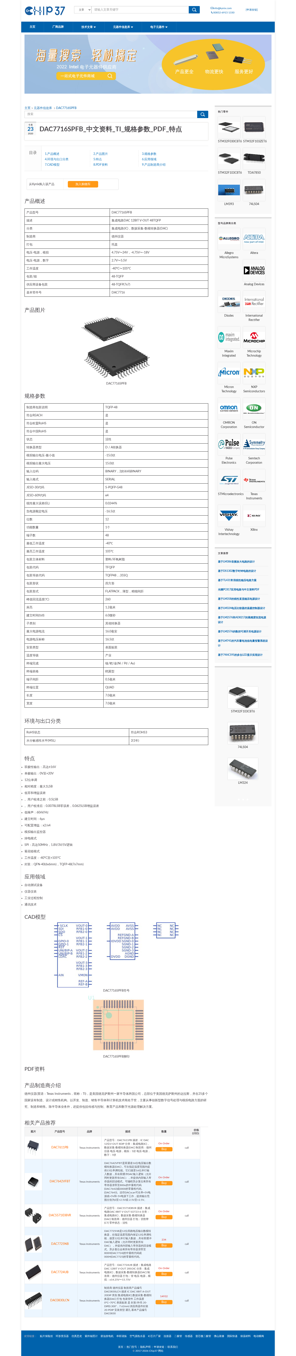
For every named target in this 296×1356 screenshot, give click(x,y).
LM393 (229, 204)
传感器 (189, 1336)
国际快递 (232, 1336)
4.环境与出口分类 (56, 159)
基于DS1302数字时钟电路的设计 (237, 571)
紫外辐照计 (91, 1336)
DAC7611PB (59, 1147)
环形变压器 (62, 1336)
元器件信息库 (122, 27)
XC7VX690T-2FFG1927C (243, 782)
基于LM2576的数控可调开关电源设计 (240, 631)
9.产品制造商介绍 (154, 164)
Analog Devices (254, 284)
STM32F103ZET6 (255, 141)
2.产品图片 (100, 153)
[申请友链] (252, 9)
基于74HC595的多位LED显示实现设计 (240, 655)
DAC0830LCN (59, 1300)
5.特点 (97, 159)
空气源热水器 (137, 1336)
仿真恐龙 (77, 1336)
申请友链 (159, 1347)
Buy (164, 1149)
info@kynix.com (222, 8)
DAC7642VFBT (60, 1181)
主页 (32, 27)
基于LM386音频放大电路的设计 (236, 561)
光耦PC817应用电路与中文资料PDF (238, 589)
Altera (254, 253)
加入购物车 (83, 184)
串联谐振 (121, 1336)
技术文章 (87, 27)
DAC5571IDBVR (60, 1215)
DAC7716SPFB (66, 108)
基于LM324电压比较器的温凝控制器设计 (241, 608)
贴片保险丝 (46, 1336)
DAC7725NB (60, 1243)
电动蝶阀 (259, 1336)
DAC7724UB (59, 1272)
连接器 (167, 1336)
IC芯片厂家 (154, 1336)
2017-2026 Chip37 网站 (149, 1351)
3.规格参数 (149, 153)
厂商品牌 (58, 27)
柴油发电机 (107, 1336)
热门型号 (132, 1347)
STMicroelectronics (231, 494)
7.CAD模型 (52, 164)
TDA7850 (254, 172)
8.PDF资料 (100, 164)
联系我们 (173, 1347)
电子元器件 (157, 27)
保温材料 (245, 1336)
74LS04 (254, 204)
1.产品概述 (52, 153)
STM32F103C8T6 (230, 172)
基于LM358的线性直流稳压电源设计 (239, 599)
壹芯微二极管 (203, 1336)
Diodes (229, 315)
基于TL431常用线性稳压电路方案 (237, 580)
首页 (120, 1347)
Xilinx (254, 529)
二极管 (178, 1336)
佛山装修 (219, 1336)
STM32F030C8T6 (230, 141)
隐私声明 (145, 1347)
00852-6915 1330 (223, 12)
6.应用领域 (149, 159)
